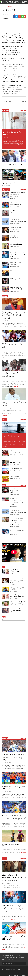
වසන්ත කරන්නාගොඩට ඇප (13, 164)
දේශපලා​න (5, 296)
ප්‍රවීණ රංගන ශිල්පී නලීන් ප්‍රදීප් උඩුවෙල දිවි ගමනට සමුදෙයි (18, 603)
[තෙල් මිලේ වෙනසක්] (14, 427)
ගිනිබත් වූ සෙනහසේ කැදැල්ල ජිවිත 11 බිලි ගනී (18, 237)
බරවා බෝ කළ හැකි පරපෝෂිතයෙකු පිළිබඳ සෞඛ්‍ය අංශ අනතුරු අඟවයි (14, 877)
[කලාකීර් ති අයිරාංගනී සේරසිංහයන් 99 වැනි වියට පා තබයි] (5, 571)
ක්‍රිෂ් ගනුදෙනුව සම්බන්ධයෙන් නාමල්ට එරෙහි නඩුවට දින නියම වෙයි (13, 315)
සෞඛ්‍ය (4, 859)
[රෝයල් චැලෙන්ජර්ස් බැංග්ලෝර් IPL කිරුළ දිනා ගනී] (5, 289)
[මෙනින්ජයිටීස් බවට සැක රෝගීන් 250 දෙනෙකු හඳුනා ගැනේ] (5, 254)
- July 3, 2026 (8, 137)
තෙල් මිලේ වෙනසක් (11, 436)
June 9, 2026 (12, 575)
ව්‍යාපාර (4, 464)
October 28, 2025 (13, 598)
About (10, 975)
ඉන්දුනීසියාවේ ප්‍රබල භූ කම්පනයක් (16, 212)
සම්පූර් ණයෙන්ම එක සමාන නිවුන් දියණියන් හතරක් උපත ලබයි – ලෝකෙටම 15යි (17, 521)
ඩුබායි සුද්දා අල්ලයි (15, 279)
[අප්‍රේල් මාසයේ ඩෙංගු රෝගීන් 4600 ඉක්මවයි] (14, 928)
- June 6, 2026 (7, 883)
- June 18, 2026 (16, 506)
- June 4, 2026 (16, 239)
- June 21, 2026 (16, 206)
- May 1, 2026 (16, 464)
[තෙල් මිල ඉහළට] (5, 273)
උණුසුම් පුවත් (5, 190)
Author (4, 137)
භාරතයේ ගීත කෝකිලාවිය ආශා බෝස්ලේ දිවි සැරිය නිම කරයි (17, 580)
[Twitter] (16, 16)
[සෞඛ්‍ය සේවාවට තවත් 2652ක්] (14, 120)
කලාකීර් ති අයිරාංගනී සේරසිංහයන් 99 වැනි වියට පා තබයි (18, 572)
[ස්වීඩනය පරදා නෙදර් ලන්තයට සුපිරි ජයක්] (5, 205)
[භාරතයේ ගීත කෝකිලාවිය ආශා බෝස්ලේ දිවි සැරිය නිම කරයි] (5, 580)
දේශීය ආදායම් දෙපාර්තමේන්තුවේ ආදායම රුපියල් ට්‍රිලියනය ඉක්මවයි (17, 453)
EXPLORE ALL (23, 110)
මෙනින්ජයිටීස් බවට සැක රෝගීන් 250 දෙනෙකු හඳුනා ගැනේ (17, 254)
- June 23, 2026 (16, 198)
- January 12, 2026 (8, 349)
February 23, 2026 (13, 591)
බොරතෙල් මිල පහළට (16, 468)
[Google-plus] (19, 16)
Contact (24, 975)
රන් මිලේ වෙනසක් (15, 476)
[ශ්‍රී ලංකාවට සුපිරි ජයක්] (5, 246)
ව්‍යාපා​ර (4, 420)
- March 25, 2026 (16, 470)
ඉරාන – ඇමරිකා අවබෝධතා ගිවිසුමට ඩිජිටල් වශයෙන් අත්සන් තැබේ (17, 501)
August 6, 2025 (13, 612)
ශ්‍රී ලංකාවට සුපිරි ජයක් (16, 244)
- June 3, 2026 (16, 258)
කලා (3, 567)
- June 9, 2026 (16, 231)
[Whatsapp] (22, 16)
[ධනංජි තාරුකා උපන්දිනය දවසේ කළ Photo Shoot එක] (5, 596)
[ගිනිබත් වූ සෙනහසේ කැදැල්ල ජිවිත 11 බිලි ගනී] (5, 238)
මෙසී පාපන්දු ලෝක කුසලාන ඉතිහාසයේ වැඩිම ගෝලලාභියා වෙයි (17, 194)
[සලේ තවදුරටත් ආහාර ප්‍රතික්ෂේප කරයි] (5, 230)
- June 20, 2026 (8, 820)
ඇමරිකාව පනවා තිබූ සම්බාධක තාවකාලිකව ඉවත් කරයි (17, 490)
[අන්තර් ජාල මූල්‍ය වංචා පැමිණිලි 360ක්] (5, 265)
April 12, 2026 (12, 584)
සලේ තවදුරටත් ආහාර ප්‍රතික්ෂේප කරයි (16, 228)
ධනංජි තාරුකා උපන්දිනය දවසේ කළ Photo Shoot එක (17, 595)
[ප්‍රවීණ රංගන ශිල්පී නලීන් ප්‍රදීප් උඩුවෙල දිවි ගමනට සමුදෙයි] (5, 603)
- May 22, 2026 (16, 456)
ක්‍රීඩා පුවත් (5, 738)
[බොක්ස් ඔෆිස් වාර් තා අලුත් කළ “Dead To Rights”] (5, 610)
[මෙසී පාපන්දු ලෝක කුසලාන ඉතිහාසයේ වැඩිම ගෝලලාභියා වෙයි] (5, 195)
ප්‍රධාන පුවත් (5, 110)
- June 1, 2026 (16, 281)
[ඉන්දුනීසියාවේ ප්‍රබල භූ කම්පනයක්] (5, 213)
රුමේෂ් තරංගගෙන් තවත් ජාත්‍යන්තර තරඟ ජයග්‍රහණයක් (14, 817)
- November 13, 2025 (9, 408)
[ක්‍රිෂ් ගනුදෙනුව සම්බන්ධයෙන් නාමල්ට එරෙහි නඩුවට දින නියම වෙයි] (14, 304)
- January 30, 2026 (17, 478)
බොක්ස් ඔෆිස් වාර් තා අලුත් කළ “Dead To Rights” (17, 610)
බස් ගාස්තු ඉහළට (8, 183)
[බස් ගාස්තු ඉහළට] (14, 174)
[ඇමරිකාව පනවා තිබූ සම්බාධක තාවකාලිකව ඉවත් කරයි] (5, 490)
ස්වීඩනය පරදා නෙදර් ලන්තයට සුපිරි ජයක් (16, 203)
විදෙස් (3, 485)
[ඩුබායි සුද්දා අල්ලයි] (5, 281)
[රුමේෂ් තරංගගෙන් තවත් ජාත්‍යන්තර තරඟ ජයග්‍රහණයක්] (14, 807)
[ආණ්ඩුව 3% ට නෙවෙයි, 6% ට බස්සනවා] (14, 394)
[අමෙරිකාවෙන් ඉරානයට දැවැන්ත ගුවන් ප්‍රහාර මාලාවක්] (5, 221)
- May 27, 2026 (16, 534)
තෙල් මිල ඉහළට (14, 271)
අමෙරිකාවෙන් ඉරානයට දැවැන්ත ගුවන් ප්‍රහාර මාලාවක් (18, 220)
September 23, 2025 (14, 605)
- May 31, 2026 (16, 526)
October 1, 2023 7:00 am (7, 14)
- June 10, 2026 (16, 223)
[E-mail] (25, 16)
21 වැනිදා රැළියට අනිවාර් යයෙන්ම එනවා (11, 374)
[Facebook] (14, 16)
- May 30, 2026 (7, 320)
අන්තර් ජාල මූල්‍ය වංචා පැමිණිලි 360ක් (16, 263)
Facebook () (23, 101)
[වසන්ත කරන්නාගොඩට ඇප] (14, 156)
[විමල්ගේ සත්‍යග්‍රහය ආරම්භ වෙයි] (14, 336)
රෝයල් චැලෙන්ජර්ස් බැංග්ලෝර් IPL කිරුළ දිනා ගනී (18, 288)
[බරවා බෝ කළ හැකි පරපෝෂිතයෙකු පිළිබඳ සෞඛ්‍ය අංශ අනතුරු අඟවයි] (14, 866)
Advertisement (17, 975)
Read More (5, 146)
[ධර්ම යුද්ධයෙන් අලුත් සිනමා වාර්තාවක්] (5, 589)
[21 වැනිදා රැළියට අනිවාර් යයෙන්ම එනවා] (14, 365)
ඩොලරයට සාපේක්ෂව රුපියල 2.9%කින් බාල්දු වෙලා (18, 461)
